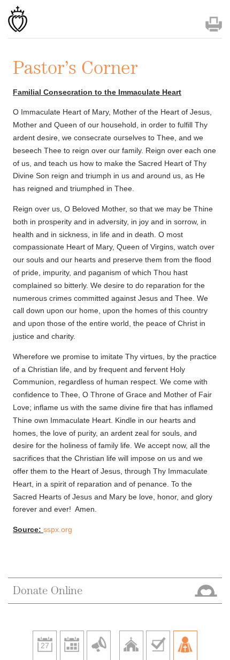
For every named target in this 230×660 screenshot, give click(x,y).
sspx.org (57, 529)
